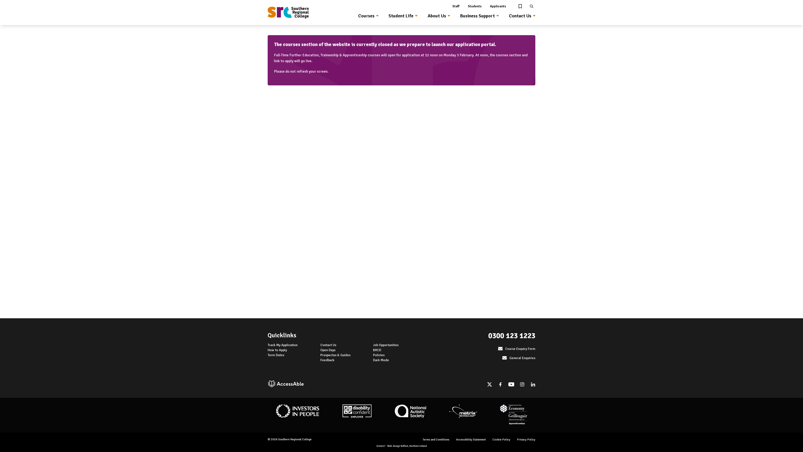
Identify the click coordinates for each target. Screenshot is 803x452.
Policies (379, 355)
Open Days (327, 350)
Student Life (401, 16)
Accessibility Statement (471, 439)
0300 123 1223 (511, 335)
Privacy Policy (526, 439)
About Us (437, 16)
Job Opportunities (386, 345)
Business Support (477, 16)
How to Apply (277, 350)
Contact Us (520, 16)
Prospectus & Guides (335, 355)
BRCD (377, 350)
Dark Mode (381, 360)
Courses (366, 16)
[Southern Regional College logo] (288, 12)
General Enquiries (522, 358)
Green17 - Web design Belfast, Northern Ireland (401, 446)
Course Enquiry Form (520, 349)
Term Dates (276, 355)
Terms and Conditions (436, 439)
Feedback (327, 360)
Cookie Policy (501, 439)
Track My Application (283, 345)
